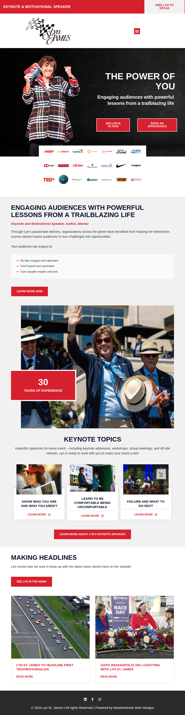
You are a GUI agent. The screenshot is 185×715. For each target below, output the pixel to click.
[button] (137, 31)
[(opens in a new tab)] (50, 627)
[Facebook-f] (92, 699)
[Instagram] (99, 699)
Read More (24, 676)
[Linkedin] (85, 699)
